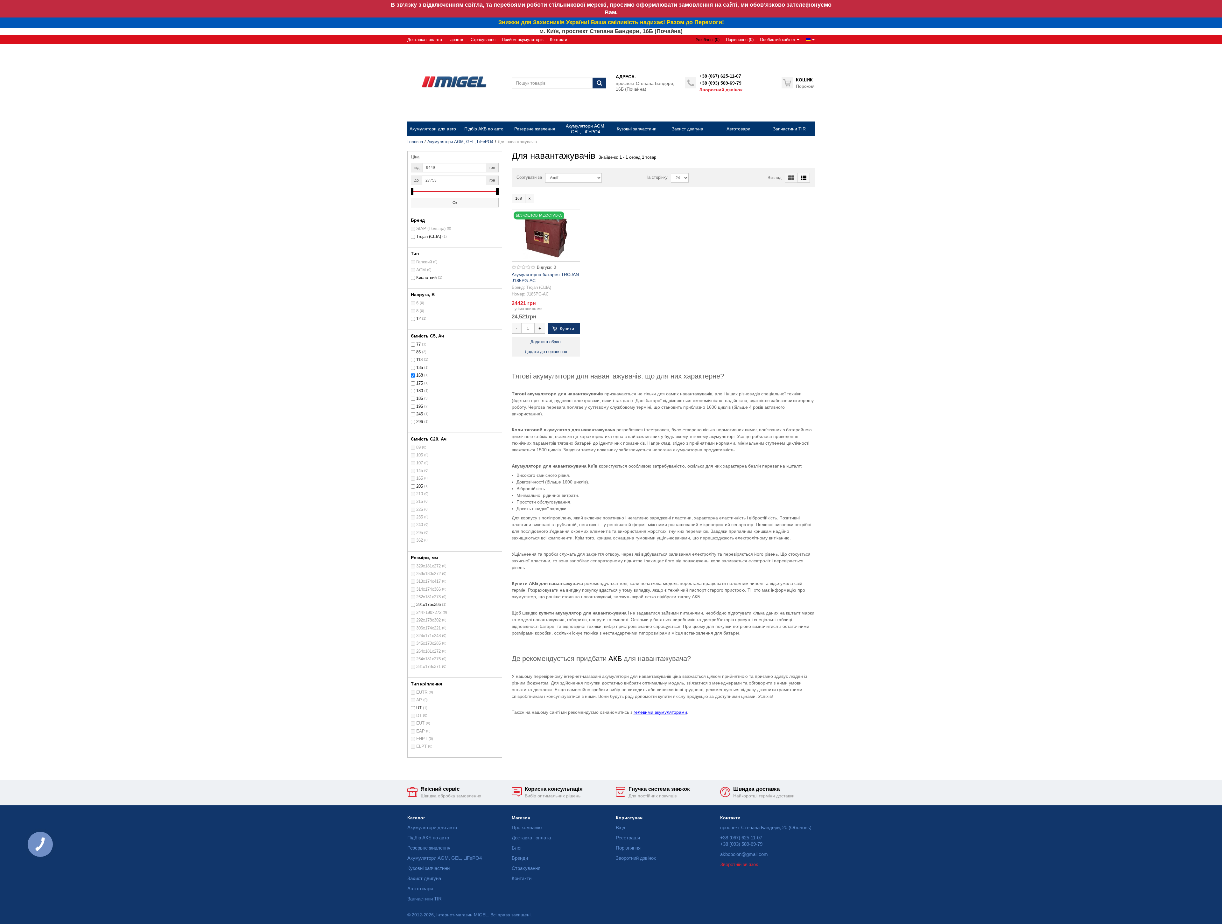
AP (419, 700)
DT (419, 715)
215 (419, 501)
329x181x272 (428, 566)
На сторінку (656, 177)
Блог (517, 848)
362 (419, 540)
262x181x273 (428, 597)
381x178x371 (428, 666)
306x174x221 (428, 628)
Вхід (620, 827)
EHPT (421, 739)
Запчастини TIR (424, 898)
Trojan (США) (428, 236)
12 (418, 318)
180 (419, 391)
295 (419, 533)
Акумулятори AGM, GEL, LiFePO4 (460, 142)
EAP (420, 731)
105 (419, 455)
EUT (420, 723)
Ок (455, 202)
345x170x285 (428, 643)
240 (419, 525)
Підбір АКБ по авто (428, 837)
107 (419, 463)
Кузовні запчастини (428, 868)
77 (418, 344)
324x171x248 (428, 636)
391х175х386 (428, 604)
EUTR (421, 692)
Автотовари (420, 888)
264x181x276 (428, 659)
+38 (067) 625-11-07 (720, 76)
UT (419, 708)
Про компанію (527, 827)
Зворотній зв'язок (739, 864)
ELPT (421, 746)
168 (419, 375)
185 (419, 398)
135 (419, 367)
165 (419, 478)
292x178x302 (428, 620)
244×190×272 (428, 612)
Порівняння (628, 848)
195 (419, 406)
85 (418, 352)
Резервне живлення (428, 848)
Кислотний (426, 277)
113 (419, 360)
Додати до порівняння (546, 352)
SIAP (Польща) (431, 228)
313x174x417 (428, 581)
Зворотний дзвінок (720, 89)
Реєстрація (628, 837)
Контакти (558, 40)
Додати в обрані (545, 342)
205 (419, 486)
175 (419, 383)
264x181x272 (428, 651)
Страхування (483, 40)
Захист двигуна (424, 878)
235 (419, 517)
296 (419, 422)
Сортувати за (529, 177)
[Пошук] (599, 83)
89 (418, 447)
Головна (415, 142)
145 (419, 471)
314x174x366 (428, 589)
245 (419, 414)
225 (419, 509)
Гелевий (424, 262)
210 (419, 494)
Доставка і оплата (424, 40)
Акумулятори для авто (432, 827)
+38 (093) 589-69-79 (720, 83)
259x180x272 (428, 574)
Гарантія (456, 40)
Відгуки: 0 (546, 267)
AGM (421, 270)
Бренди (520, 858)
